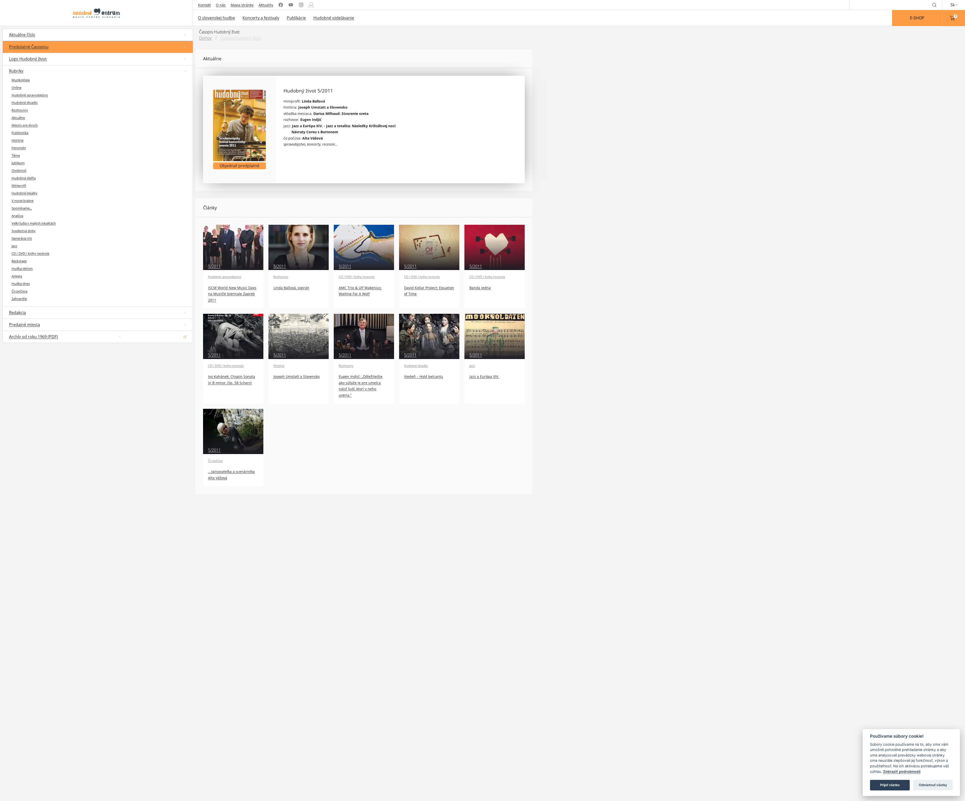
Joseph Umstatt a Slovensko (296, 376)
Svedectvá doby (23, 231)
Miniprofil (19, 185)
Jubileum (18, 163)
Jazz (14, 246)
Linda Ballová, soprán (291, 287)
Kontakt (204, 5)
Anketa (17, 276)
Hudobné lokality (24, 193)
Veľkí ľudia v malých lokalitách (34, 223)
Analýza (17, 215)
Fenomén (19, 148)
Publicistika (20, 132)
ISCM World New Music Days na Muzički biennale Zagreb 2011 (232, 293)
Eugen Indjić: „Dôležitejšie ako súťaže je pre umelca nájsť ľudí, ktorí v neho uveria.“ (360, 385)
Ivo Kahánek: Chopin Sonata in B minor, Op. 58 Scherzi (231, 379)
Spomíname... (22, 208)
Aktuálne (18, 117)
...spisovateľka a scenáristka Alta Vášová (231, 474)
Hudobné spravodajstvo (30, 95)
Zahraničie (19, 298)
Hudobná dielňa (24, 178)
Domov (205, 38)
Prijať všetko (890, 785)
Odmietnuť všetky (933, 785)
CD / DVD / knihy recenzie (30, 253)
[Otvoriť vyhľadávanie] (934, 4)
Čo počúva (19, 291)
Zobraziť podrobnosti (902, 771)
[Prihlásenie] (311, 5)
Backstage (19, 261)
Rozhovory (20, 110)
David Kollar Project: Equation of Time (429, 290)
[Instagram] (301, 5)
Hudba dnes (21, 283)
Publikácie (296, 18)
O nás (221, 5)
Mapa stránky (242, 5)
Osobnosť (19, 170)
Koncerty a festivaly (261, 18)
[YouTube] (291, 5)
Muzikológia (21, 80)
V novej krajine (22, 200)
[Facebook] (281, 5)
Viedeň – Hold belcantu (423, 376)
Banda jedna (480, 287)
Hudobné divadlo (25, 102)
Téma (16, 155)
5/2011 (214, 266)
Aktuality (266, 5)
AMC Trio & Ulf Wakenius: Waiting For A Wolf (360, 290)
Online (16, 87)
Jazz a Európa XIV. (484, 376)
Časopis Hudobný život (240, 38)
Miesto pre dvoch (25, 125)
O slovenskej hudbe (216, 18)
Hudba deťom (22, 268)
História (17, 140)
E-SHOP (917, 18)
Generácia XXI (22, 238)
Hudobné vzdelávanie (333, 18)
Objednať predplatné (239, 165)
